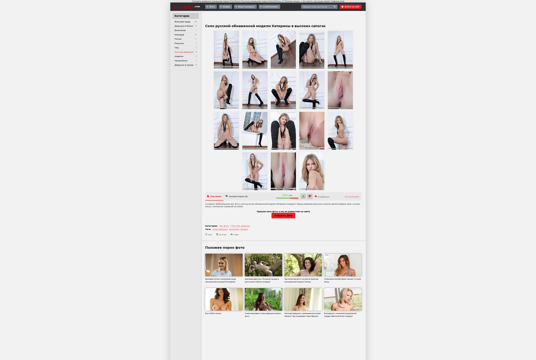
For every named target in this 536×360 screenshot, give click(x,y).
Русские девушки (183, 52)
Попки (177, 39)
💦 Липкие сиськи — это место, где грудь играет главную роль (312, 1)
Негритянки (180, 60)
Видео (226, 6)
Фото (212, 6)
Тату (176, 47)
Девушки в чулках (184, 65)
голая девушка (220, 229)
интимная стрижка (238, 229)
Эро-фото (224, 226)
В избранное (324, 197)
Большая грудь (182, 21)
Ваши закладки (246, 6)
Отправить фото (283, 215)
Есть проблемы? (352, 196)
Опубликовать (270, 6)
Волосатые (180, 30)
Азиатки (178, 56)
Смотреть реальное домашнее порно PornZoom (216, 1)
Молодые (179, 34)
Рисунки (179, 43)
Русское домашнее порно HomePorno (261, 1)
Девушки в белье (183, 26)
